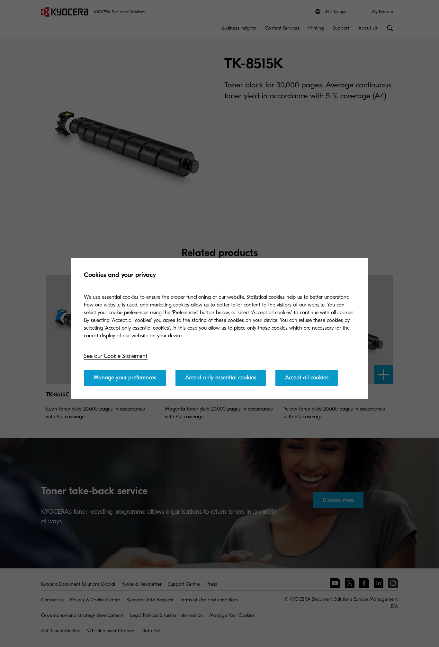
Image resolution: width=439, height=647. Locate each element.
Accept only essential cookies (220, 377)
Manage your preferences (125, 377)
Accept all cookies (306, 377)
